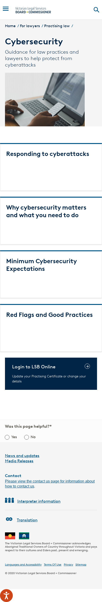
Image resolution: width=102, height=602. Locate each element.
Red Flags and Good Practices (49, 315)
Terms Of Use (52, 564)
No (33, 437)
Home (10, 26)
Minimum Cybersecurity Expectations (41, 265)
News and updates (22, 455)
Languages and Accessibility (23, 564)
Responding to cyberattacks (47, 154)
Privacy (68, 564)
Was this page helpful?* (28, 426)
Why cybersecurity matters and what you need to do (46, 211)
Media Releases (19, 460)
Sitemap (80, 564)
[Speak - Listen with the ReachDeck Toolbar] (6, 595)
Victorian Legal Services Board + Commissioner (45, 573)
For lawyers (30, 26)
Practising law (57, 26)
